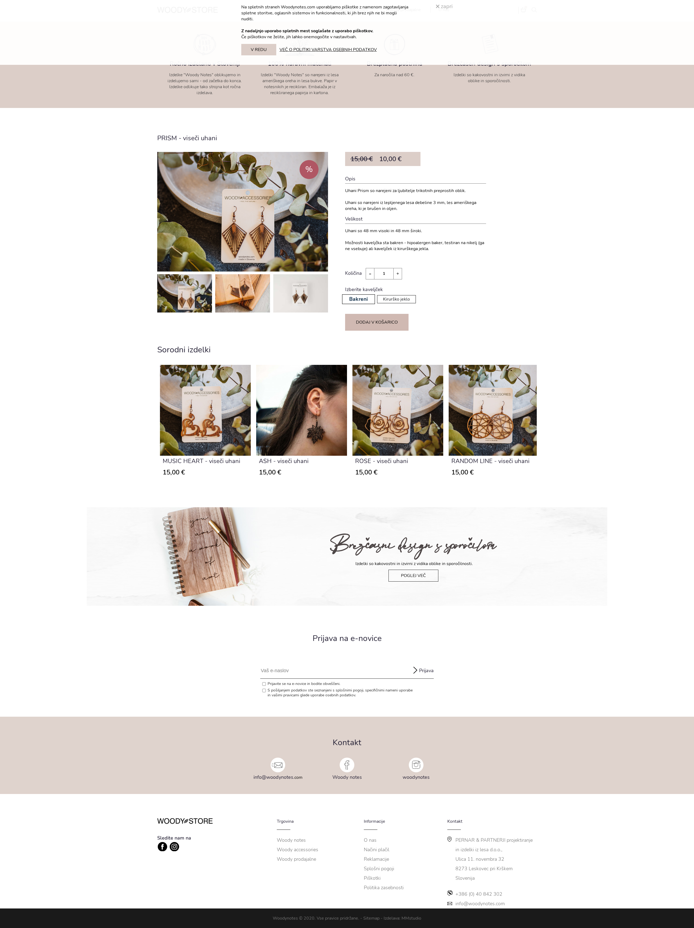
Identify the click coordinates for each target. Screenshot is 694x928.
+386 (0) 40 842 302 (478, 894)
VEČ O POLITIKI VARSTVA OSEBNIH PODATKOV (328, 50)
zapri (446, 6)
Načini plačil (376, 849)
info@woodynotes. (273, 777)
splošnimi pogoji (349, 690)
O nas (370, 840)
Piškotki (372, 878)
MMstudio (411, 918)
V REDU (259, 50)
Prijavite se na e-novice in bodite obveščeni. (304, 683)
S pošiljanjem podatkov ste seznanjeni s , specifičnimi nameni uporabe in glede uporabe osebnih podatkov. (340, 693)
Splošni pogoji (379, 868)
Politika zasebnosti (384, 887)
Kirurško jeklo (396, 299)
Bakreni (358, 299)
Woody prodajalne (296, 859)
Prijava (426, 670)
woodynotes (416, 777)
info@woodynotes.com (480, 903)
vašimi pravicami (285, 695)
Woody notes (347, 777)
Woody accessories (297, 849)
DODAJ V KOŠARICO (377, 322)
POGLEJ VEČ (413, 576)
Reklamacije (376, 859)
